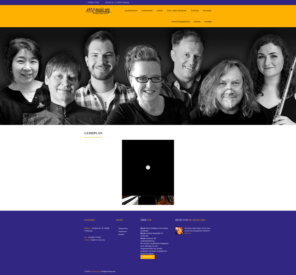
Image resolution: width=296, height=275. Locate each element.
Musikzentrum (131, 10)
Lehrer (160, 10)
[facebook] (206, 2)
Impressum (123, 231)
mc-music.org (95, 271)
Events (197, 22)
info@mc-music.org (97, 240)
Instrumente (147, 10)
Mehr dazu (147, 257)
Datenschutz (123, 228)
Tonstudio (207, 10)
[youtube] (211, 2)
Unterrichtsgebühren (180, 22)
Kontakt (208, 22)
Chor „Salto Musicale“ (177, 10)
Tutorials (195, 10)
